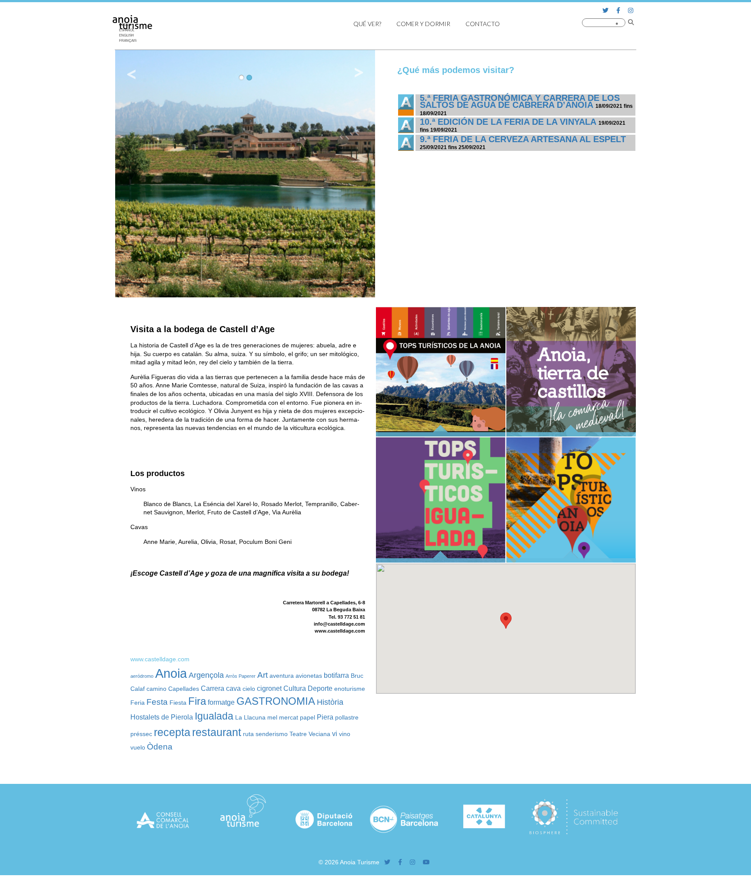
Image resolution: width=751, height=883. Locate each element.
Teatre (298, 733)
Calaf (137, 688)
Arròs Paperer (241, 676)
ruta (248, 733)
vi (334, 733)
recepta (172, 732)
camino (156, 688)
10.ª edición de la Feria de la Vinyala (508, 122)
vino (344, 733)
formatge (221, 702)
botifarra (336, 675)
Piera (325, 717)
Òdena (160, 746)
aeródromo (141, 676)
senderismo (272, 733)
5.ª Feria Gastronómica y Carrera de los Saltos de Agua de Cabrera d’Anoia (520, 101)
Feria (137, 702)
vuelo (137, 747)
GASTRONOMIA (275, 701)
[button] (506, 621)
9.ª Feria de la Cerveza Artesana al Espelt (523, 139)
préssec (141, 733)
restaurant (216, 732)
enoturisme (349, 688)
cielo (249, 688)
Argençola (206, 675)
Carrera (212, 688)
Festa (157, 701)
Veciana (319, 733)
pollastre (347, 717)
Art (262, 675)
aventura (281, 675)
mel (272, 717)
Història (330, 702)
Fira (197, 701)
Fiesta (177, 702)
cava (233, 688)
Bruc (357, 675)
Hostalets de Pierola (161, 717)
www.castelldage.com (159, 659)
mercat (288, 717)
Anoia (171, 673)
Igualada (214, 716)
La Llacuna (250, 717)
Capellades (183, 688)
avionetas (309, 675)
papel (307, 717)
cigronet (269, 688)
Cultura (294, 688)
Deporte (320, 688)
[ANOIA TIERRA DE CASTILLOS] (571, 434)
